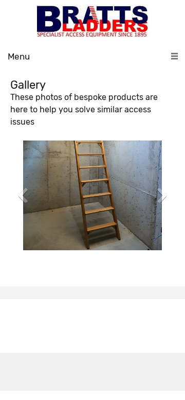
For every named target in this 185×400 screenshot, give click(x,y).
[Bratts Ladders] (93, 21)
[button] (92, 198)
